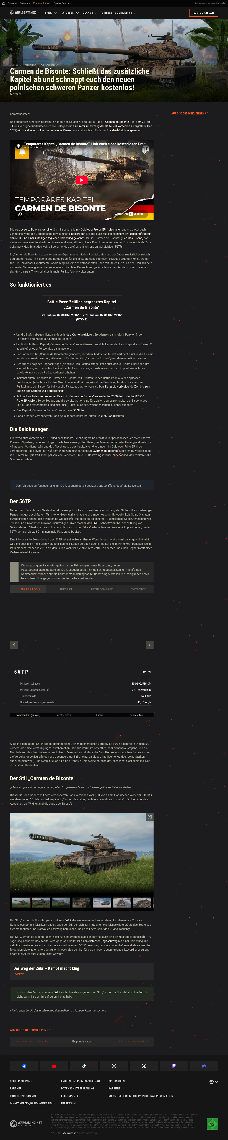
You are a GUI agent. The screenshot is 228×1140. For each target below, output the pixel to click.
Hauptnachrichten (49, 65)
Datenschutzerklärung (77, 1088)
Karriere (114, 1088)
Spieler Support (21, 1081)
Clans (87, 12)
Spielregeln (116, 1081)
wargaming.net (26, 1124)
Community (122, 12)
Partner (15, 1088)
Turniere (106, 12)
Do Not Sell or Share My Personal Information (140, 1096)
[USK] (212, 1124)
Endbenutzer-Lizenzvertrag (80, 1081)
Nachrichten (30, 65)
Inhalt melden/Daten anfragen (31, 1103)
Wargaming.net (69, 1133)
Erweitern (19, 974)
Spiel (48, 12)
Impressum (68, 1103)
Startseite (15, 65)
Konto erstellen (218, 3)
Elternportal (70, 1096)
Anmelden (200, 3)
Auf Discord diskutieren (187, 113)
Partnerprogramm (23, 1096)
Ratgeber (67, 12)
